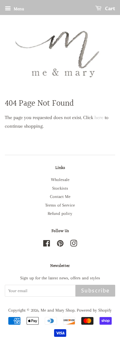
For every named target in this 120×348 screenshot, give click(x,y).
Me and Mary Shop (58, 310)
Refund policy (60, 213)
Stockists (60, 188)
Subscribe (95, 290)
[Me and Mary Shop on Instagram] (73, 244)
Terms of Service (60, 205)
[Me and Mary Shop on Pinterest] (60, 244)
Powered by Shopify (94, 310)
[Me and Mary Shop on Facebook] (46, 244)
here (98, 117)
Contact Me (60, 196)
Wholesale (60, 179)
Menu (18, 8)
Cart (109, 9)
